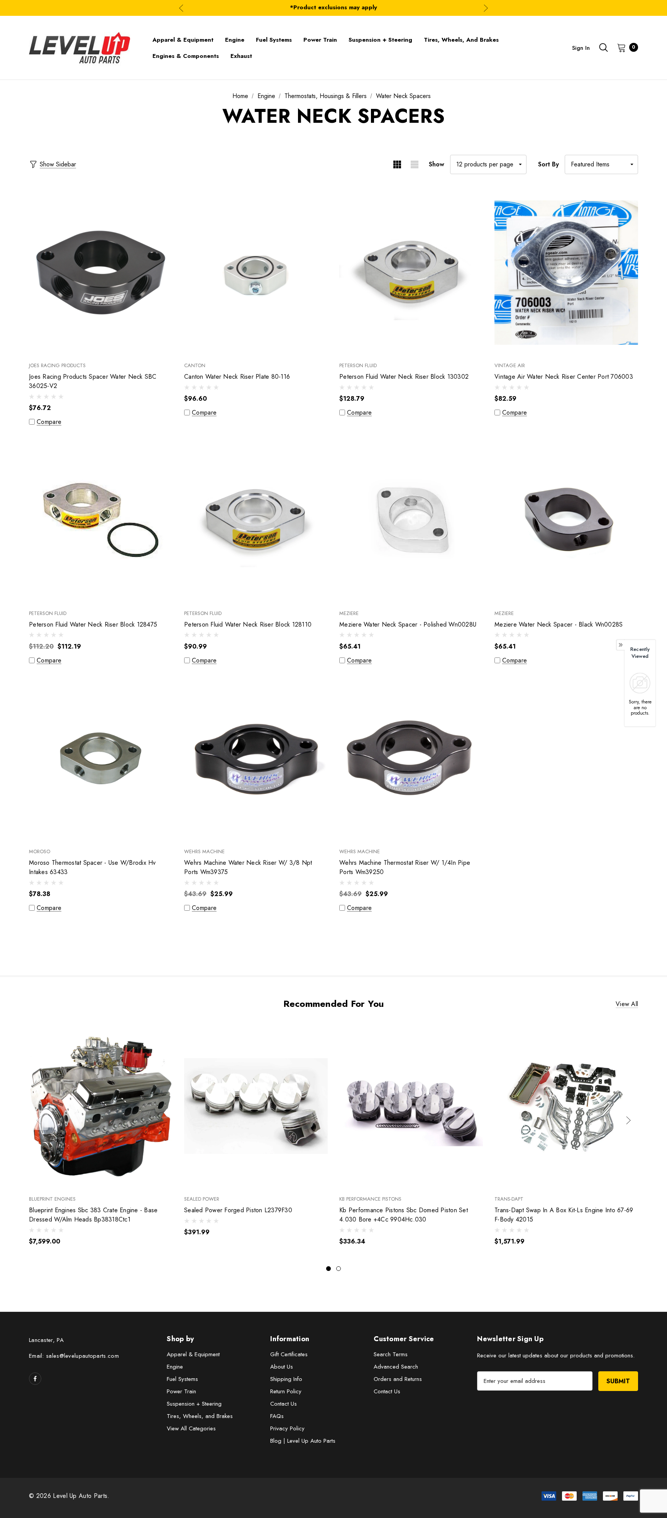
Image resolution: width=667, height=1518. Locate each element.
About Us (281, 1366)
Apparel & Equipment (193, 1354)
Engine (175, 1366)
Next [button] (486, 8)
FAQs (277, 1416)
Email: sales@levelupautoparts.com (74, 1356)
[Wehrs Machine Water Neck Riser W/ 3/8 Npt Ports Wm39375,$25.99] (256, 758)
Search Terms (391, 1354)
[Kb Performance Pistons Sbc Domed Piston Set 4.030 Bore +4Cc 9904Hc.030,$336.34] (411, 1106)
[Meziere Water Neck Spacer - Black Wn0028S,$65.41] (566, 520)
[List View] (414, 164)
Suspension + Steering (194, 1403)
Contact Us (283, 1403)
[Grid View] (397, 164)
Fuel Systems (182, 1379)
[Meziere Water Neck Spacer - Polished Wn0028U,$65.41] (411, 520)
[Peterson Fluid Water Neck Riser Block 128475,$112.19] (101, 520)
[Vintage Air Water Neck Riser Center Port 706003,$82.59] (566, 272)
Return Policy (285, 1391)
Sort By (548, 164)
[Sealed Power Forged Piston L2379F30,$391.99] (256, 1106)
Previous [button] (181, 8)
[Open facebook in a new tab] (35, 1378)
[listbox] (601, 164)
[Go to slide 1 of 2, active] (328, 1268)
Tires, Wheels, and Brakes (200, 1416)
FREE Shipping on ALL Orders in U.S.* (334, 7)
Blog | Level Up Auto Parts (302, 1441)
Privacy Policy (287, 1428)
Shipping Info (286, 1379)
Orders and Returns (398, 1379)
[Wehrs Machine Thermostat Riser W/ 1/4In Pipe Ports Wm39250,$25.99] (411, 758)
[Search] (603, 47)
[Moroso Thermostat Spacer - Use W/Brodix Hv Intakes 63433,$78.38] (101, 758)
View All (627, 1004)
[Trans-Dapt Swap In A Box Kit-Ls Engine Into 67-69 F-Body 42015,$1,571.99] (566, 1106)
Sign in (581, 48)
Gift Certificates (289, 1354)
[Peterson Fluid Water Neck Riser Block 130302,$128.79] (411, 272)
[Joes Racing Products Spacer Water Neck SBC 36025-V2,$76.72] (101, 272)
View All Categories (191, 1428)
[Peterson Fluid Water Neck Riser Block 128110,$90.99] (256, 520)
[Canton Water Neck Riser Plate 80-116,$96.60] (256, 272)
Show (436, 164)
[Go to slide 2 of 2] (338, 1268)
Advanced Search (396, 1366)
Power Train (181, 1391)
